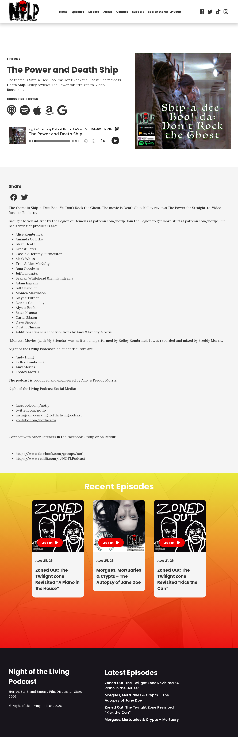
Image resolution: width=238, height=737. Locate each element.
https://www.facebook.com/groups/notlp (51, 453)
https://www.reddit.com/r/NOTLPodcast (50, 458)
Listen (47, 542)
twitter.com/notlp (31, 410)
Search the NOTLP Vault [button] (164, 12)
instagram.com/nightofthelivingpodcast (49, 415)
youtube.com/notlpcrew (36, 420)
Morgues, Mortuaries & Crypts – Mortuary (142, 719)
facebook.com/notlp (32, 405)
